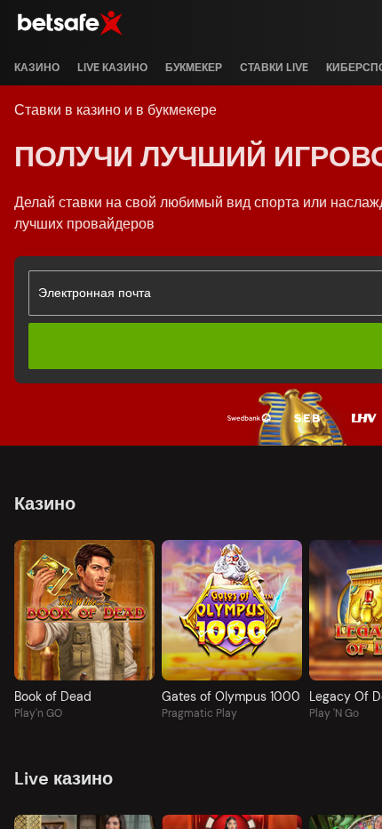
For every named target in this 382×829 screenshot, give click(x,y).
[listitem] (36, 67)
